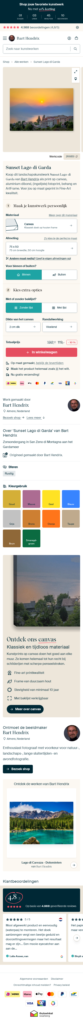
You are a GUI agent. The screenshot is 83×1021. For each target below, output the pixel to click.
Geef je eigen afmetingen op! (40, 258)
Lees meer (34, 418)
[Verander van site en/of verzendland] (77, 27)
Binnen (26, 274)
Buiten (62, 274)
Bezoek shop (12, 418)
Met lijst (62, 307)
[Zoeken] (75, 49)
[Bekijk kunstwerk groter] (74, 71)
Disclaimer (57, 978)
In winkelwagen (44, 352)
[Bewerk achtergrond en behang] (74, 79)
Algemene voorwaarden (34, 978)
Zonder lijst (26, 307)
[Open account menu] (69, 38)
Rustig (9, 474)
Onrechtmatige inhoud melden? (32, 985)
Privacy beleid (62, 985)
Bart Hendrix (28, 38)
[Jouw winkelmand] (76, 38)
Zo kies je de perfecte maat (60, 238)
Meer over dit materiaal (63, 215)
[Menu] (5, 38)
